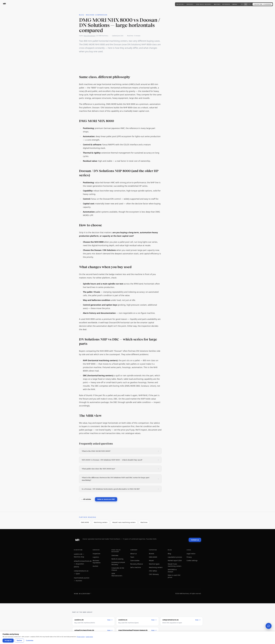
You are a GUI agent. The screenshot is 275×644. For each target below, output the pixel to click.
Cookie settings (192, 560)
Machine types (154, 564)
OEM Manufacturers (117, 574)
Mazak (151, 560)
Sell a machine (135, 567)
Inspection (96, 554)
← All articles (86, 499)
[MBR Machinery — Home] (4, 3)
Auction (95, 566)
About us (133, 554)
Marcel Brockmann (89, 36)
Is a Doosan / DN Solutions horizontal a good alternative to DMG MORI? (120, 489)
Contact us (195, 540)
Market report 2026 (175, 560)
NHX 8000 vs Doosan (172, 570)
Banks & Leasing (117, 559)
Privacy (189, 557)
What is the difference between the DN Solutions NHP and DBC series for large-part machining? (120, 478)
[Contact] (269, 626)
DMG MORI (85, 522)
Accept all (8, 640)
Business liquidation (97, 561)
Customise (29, 640)
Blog (169, 554)
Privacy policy (81, 636)
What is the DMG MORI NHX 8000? (120, 451)
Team (132, 557)
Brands (151, 554)
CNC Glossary (154, 574)
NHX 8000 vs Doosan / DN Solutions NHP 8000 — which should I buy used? (120, 460)
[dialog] (137, 637)
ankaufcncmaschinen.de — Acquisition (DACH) (83, 564)
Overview (115, 555)
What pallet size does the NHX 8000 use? (120, 469)
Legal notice (89, 636)
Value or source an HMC (106, 499)
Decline (19, 640)
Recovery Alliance (136, 564)
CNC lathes (153, 571)
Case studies (134, 560)
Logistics (96, 557)
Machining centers (100, 522)
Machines (144, 522)
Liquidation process (175, 557)
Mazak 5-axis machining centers (124, 522)
